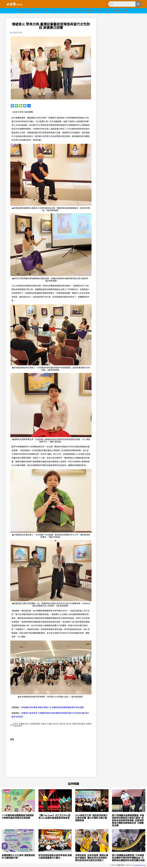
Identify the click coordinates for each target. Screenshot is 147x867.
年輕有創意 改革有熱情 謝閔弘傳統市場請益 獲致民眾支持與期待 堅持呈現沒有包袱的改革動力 (91, 858)
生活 (46, 11)
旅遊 (38, 11)
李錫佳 (43, 724)
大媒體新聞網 (34, 724)
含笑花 (15, 724)
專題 (126, 11)
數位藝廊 (89, 11)
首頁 (21, 11)
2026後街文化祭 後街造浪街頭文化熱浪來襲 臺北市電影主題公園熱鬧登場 (91, 818)
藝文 (29, 11)
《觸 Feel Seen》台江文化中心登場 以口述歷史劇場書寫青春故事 (54, 816)
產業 (54, 11)
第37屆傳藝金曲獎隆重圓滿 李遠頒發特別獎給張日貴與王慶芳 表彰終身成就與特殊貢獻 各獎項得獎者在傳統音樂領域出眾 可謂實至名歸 (128, 820)
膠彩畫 (62, 724)
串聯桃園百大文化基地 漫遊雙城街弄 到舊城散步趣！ (18, 856)
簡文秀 (56, 724)
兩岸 (79, 11)
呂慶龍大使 (23, 724)
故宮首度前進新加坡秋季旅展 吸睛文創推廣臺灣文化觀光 (55, 856)
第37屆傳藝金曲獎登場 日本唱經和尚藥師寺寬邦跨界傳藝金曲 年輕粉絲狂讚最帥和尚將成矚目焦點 (128, 858)
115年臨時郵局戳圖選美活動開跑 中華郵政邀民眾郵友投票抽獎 (18, 816)
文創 (71, 11)
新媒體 (116, 11)
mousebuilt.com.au (139, 865)
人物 (107, 11)
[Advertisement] (121, 34)
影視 (62, 11)
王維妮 (49, 724)
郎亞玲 (68, 724)
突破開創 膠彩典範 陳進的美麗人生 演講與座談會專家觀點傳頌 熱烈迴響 (52, 707)
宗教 (99, 11)
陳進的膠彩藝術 (78, 724)
